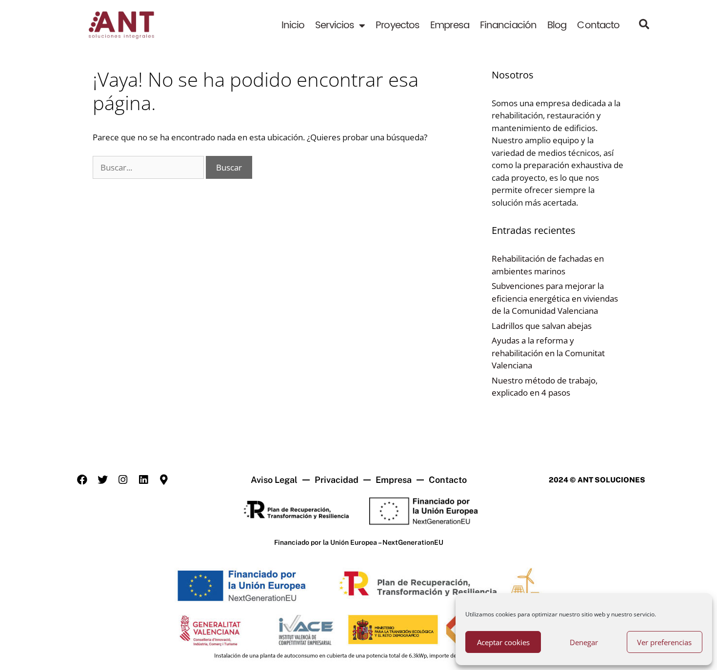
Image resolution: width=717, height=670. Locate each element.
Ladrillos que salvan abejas (542, 325)
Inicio (293, 26)
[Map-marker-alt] (164, 480)
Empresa (449, 26)
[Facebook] (82, 480)
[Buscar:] (149, 167)
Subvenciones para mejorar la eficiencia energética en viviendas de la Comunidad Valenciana (555, 298)
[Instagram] (123, 480)
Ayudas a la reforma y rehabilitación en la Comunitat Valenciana (548, 353)
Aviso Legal (274, 480)
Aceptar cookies (503, 642)
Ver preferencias (664, 642)
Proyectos (397, 26)
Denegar (584, 642)
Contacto (598, 26)
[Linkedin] (143, 480)
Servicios (334, 26)
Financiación (508, 26)
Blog (556, 26)
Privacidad (336, 480)
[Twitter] (102, 480)
